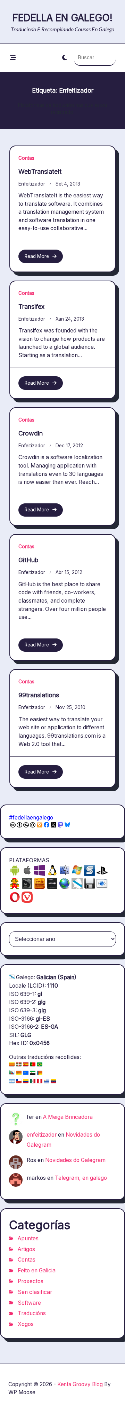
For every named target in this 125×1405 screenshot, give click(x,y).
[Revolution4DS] (27, 887)
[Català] (12, 1065)
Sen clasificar (35, 1292)
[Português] (32, 1065)
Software (29, 1303)
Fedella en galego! (62, 18)
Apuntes (28, 1238)
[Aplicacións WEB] (64, 887)
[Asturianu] (25, 1073)
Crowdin (30, 433)
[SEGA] (89, 874)
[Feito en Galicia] (77, 887)
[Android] (14, 874)
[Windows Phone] (39, 874)
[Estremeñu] (32, 1073)
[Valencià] (39, 1073)
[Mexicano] (32, 1081)
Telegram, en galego (81, 1178)
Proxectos (30, 1281)
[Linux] (52, 874)
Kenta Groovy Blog (80, 1384)
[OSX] (64, 874)
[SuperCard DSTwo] (52, 887)
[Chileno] (19, 1081)
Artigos (26, 1249)
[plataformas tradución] (102, 887)
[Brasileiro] (39, 1065)
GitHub (28, 560)
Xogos (26, 1324)
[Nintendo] (14, 887)
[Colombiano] (25, 1081)
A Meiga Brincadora (68, 1117)
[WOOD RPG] (39, 887)
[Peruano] (39, 1081)
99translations (38, 695)
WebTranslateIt (39, 171)
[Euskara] (19, 1065)
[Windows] (77, 874)
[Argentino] (12, 1081)
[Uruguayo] (46, 1081)
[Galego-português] (12, 1073)
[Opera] (14, 900)
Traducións (32, 1313)
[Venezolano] (53, 1081)
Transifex (31, 306)
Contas (26, 158)
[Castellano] (25, 1065)
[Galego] (12, 977)
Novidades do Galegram (75, 1160)
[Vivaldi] (27, 900)
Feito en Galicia (37, 1270)
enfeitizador (31, 184)
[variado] (89, 887)
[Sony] (102, 874)
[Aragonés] (19, 1073)
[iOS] (27, 874)
